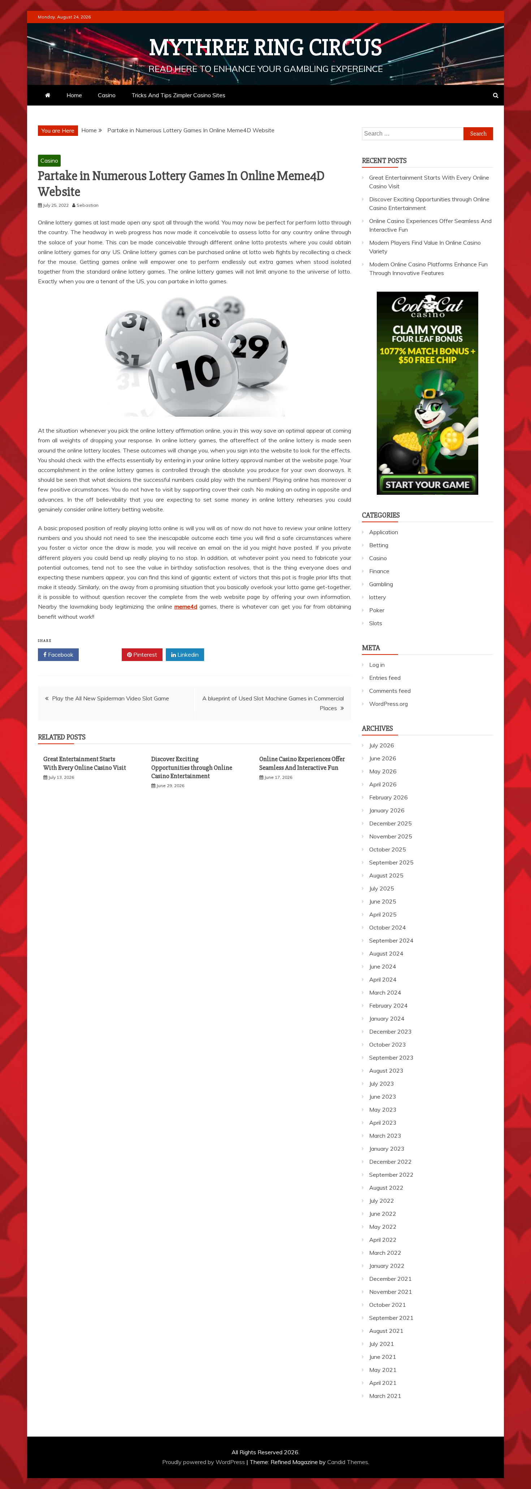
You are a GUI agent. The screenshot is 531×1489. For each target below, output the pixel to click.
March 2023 (385, 1135)
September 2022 (391, 1174)
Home (74, 95)
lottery (377, 597)
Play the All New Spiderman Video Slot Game (110, 698)
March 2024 (385, 992)
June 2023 (382, 1096)
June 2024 (382, 966)
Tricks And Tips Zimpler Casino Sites (178, 95)
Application (383, 532)
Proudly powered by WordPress (204, 1462)
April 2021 (383, 1382)
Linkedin (187, 654)
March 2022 (385, 1252)
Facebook (60, 654)
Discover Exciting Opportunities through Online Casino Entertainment (191, 767)
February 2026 (388, 797)
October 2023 (387, 1044)
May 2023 (383, 1109)
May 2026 (383, 771)
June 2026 (382, 758)
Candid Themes (347, 1462)
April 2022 (383, 1239)
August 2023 (386, 1070)
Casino (107, 95)
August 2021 (386, 1330)
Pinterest (144, 654)
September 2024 (391, 940)
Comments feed (390, 690)
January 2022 (387, 1265)
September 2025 (391, 862)
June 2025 (382, 901)
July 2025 (381, 888)
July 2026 (381, 745)
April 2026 (383, 784)
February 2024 (388, 1005)
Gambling (381, 584)
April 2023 (383, 1122)
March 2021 (385, 1395)
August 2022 (386, 1187)
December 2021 (390, 1278)
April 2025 (383, 914)
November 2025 (390, 836)
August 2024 (386, 953)
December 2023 (390, 1031)
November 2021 (390, 1291)
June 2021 (382, 1356)
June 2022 (382, 1213)
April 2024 (383, 979)
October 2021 (387, 1304)
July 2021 (381, 1343)
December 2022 (390, 1161)
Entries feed (385, 677)
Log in (377, 664)
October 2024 (387, 927)
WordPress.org (388, 703)
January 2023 (387, 1148)
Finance (379, 571)
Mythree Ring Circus (265, 48)
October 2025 (387, 849)
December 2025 (390, 823)
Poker (376, 610)
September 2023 (391, 1057)
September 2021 (391, 1317)
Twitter (102, 654)
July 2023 (381, 1083)
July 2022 (381, 1200)
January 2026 (387, 810)
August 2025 (386, 875)
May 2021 (383, 1369)
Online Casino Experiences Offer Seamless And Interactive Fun (302, 763)
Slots (375, 623)
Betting (378, 545)
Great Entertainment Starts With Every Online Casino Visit (84, 763)
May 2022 (383, 1226)
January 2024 (387, 1018)
